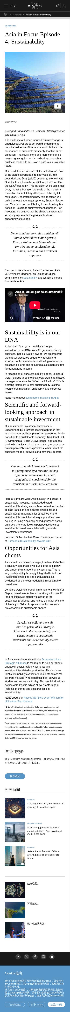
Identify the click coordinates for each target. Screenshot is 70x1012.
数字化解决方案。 (37, 923)
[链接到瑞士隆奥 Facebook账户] (35, 956)
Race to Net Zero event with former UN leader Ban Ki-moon (34, 699)
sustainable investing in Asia (42, 397)
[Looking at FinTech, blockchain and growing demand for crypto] (15, 808)
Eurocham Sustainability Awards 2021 (30, 541)
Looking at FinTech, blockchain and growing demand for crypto (45, 805)
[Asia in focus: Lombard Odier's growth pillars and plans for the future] (15, 856)
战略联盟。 (33, 883)
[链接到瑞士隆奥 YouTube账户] (52, 956)
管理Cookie (36, 1004)
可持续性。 (33, 903)
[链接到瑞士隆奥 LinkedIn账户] (18, 956)
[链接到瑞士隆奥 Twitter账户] (26, 956)
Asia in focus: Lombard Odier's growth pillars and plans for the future (43, 854)
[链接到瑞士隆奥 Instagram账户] (43, 956)
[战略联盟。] (15, 890)
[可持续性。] (15, 910)
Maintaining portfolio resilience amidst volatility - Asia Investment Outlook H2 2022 (44, 831)
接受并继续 (56, 1004)
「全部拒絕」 (14, 1004)
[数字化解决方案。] (15, 930)
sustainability (29, 277)
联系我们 (15, 776)
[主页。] (5, 14)
